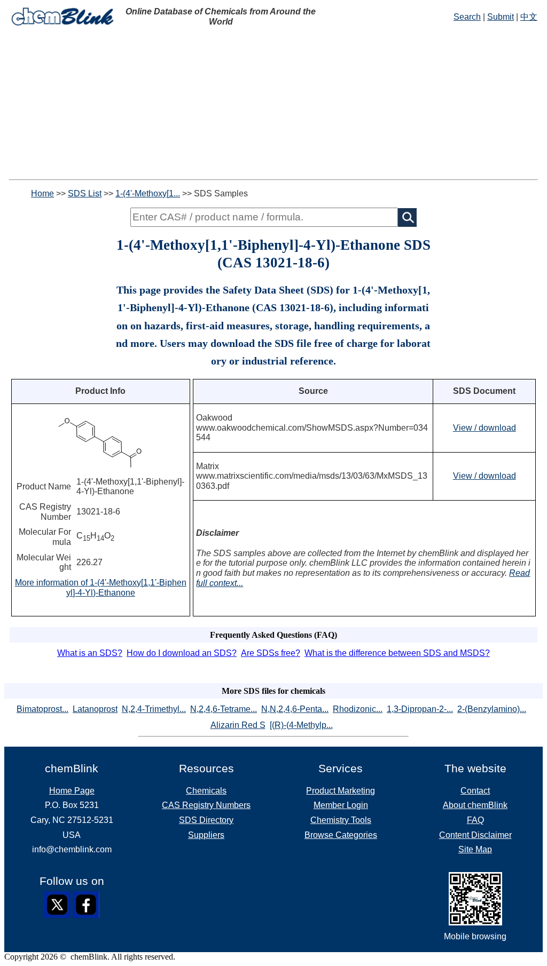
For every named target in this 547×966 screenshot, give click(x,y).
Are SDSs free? (270, 653)
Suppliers (206, 835)
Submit (500, 16)
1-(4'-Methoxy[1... (147, 193)
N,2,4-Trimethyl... (154, 709)
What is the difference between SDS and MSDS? (397, 653)
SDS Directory (206, 820)
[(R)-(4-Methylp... (301, 725)
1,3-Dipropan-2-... (420, 709)
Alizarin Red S (237, 725)
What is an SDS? (89, 653)
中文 (528, 16)
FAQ (475, 820)
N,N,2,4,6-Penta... (295, 709)
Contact (475, 790)
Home (42, 193)
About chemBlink (475, 805)
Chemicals (206, 790)
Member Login (341, 805)
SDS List (84, 193)
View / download (484, 427)
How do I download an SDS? (182, 653)
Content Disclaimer (475, 835)
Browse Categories (340, 835)
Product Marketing (340, 790)
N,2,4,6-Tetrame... (223, 709)
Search (467, 16)
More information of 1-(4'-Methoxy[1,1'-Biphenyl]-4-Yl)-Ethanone (100, 587)
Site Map (475, 849)
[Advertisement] (273, 104)
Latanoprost (95, 709)
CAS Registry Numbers (206, 805)
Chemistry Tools (340, 820)
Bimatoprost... (42, 709)
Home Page (72, 790)
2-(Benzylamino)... (491, 709)
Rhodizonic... (357, 709)
